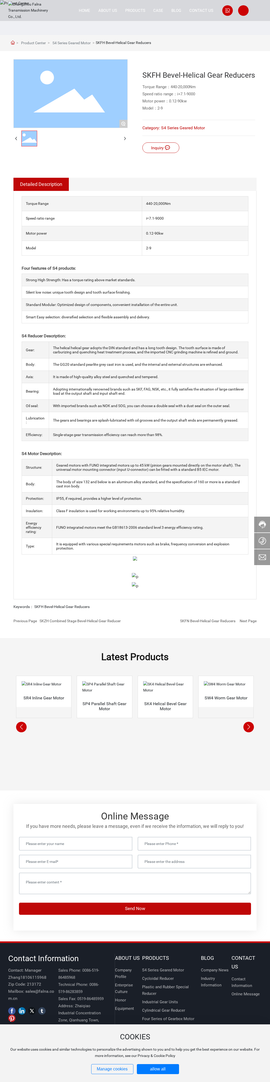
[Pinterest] (12, 1018)
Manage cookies (112, 1069)
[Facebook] (12, 1011)
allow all (158, 1069)
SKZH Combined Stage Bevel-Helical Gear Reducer (80, 621)
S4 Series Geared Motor (71, 43)
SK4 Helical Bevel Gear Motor (165, 706)
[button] (21, 727)
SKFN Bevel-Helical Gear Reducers (207, 621)
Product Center (33, 43)
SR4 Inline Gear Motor (43, 697)
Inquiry (158, 147)
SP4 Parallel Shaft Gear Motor (104, 706)
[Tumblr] (42, 1011)
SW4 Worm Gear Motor (226, 697)
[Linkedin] (22, 1011)
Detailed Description (41, 184)
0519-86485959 (90, 998)
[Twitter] (32, 1011)
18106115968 (33, 977)
